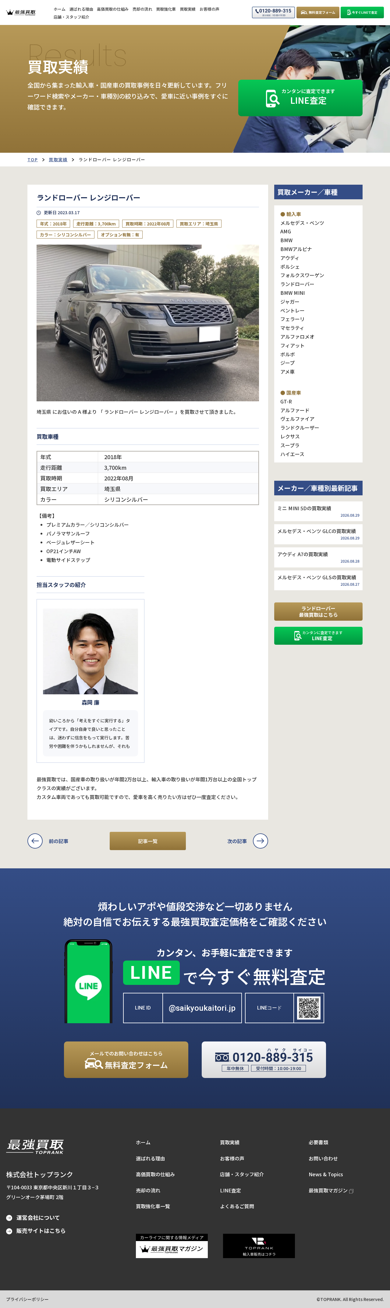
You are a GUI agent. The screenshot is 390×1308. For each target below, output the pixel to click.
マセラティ (292, 327)
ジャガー (290, 301)
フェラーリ (292, 319)
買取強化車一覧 (153, 1206)
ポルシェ (290, 266)
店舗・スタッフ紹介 (242, 1174)
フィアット (292, 345)
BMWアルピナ (296, 249)
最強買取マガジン (328, 1190)
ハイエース (292, 454)
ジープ (287, 362)
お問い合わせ (323, 1158)
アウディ (290, 257)
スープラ (290, 445)
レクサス (290, 436)
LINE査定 (230, 1190)
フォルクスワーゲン (302, 275)
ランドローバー (297, 284)
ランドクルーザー (299, 427)
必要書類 (318, 1142)
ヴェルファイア (297, 418)
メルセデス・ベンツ (302, 222)
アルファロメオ (297, 336)
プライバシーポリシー (27, 1299)
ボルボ (287, 354)
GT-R (286, 401)
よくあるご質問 (237, 1206)
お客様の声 (232, 1158)
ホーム (143, 1142)
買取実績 (58, 159)
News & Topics (326, 1174)
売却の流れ (148, 1190)
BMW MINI (292, 292)
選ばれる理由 (150, 1158)
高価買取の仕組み (155, 1174)
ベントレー (292, 310)
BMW (286, 240)
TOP (32, 159)
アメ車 (287, 371)
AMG (285, 231)
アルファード (295, 410)
